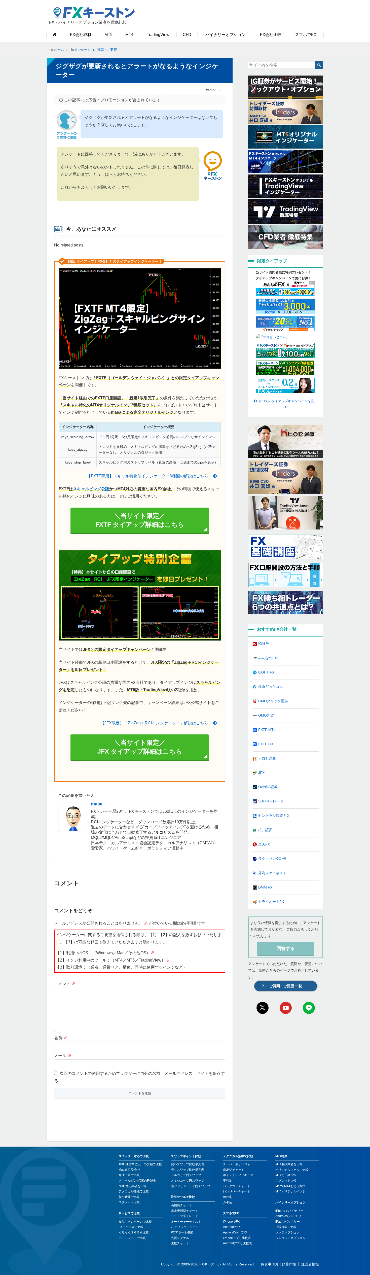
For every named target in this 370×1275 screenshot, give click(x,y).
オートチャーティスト (186, 1221)
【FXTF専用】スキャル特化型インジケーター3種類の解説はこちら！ (149, 476)
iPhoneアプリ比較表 (237, 1238)
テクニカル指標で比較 (134, 1191)
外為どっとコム (270, 687)
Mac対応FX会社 (129, 1170)
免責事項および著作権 (278, 1264)
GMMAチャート (233, 1170)
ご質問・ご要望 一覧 (285, 986)
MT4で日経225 (285, 1175)
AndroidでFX (232, 1227)
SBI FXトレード (270, 801)
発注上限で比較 (129, 1175)
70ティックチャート (185, 1227)
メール (62, 1055)
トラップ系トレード (184, 1216)
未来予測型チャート (184, 1211)
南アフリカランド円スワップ (190, 1186)
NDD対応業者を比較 (132, 1186)
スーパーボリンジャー (238, 1164)
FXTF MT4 (267, 730)
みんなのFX (267, 658)
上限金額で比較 (286, 1227)
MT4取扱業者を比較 (289, 1164)
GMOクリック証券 (273, 701)
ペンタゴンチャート (236, 1186)
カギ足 (227, 1202)
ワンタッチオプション (290, 1238)
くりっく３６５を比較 (134, 1232)
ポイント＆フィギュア (238, 1175)
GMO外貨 (266, 715)
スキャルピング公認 (91, 489)
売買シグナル (180, 1238)
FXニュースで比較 (131, 1227)
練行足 (227, 1197)
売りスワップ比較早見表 (187, 1170)
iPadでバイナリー (287, 1221)
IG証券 (263, 644)
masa (96, 803)
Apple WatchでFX (235, 1232)
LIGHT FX (266, 672)
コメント (64, 984)
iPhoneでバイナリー (289, 1211)
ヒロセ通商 (267, 758)
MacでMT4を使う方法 (290, 1186)
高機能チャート (181, 1205)
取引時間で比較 (129, 1197)
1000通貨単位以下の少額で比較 (140, 1164)
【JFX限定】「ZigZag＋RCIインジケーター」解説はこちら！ (156, 723)
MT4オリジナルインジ (290, 1191)
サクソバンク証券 (272, 859)
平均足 (227, 1180)
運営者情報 (310, 1264)
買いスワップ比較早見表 (187, 1164)
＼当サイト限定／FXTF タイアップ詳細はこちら (139, 520)
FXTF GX (265, 744)
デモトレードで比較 (132, 1238)
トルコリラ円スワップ (186, 1175)
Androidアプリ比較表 (237, 1243)
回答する (286, 948)
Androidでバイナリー (289, 1216)
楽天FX (264, 844)
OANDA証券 (268, 787)
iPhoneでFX (231, 1221)
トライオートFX (271, 902)
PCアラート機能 (182, 1232)
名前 (60, 1038)
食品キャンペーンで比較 (135, 1221)
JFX (261, 773)
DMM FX (265, 887)
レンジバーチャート (236, 1191)
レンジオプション (287, 1232)
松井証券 (265, 830)
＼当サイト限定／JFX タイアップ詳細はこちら (139, 747)
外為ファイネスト (272, 873)
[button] (319, 65)
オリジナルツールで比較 (292, 1170)
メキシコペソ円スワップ (187, 1180)
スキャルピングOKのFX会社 (138, 1180)
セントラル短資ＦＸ (274, 815)
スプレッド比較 (129, 1202)
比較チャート (180, 1243)
